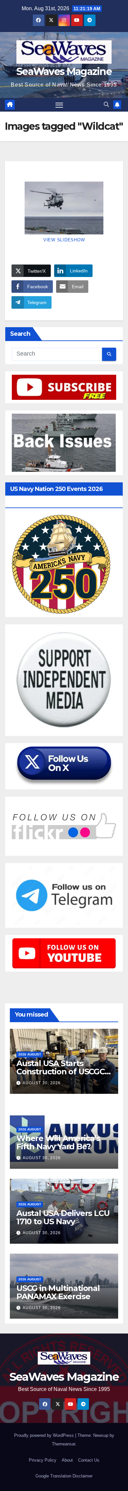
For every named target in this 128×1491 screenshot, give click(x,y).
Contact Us (88, 1460)
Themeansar (63, 1443)
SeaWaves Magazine (64, 71)
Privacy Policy (42, 1460)
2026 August (29, 1054)
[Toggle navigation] (59, 105)
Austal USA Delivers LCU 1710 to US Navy (62, 1217)
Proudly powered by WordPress (44, 1435)
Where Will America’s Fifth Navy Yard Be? (58, 1142)
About (67, 1460)
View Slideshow (64, 239)
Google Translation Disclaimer (64, 1476)
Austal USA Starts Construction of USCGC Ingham (60, 1071)
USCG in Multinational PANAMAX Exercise (58, 1292)
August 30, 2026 (42, 1083)
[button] (106, 104)
